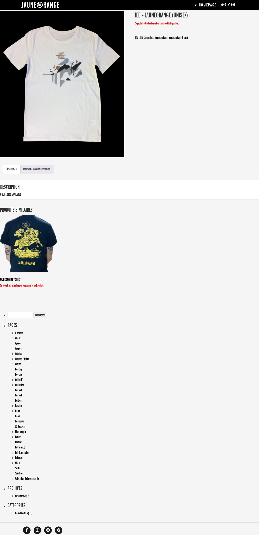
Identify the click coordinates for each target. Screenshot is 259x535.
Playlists (19, 442)
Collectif (19, 380)
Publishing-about (22, 453)
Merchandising (161, 38)
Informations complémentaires (36, 169)
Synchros (19, 473)
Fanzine (18, 406)
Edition (18, 400)
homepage (19, 421)
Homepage (207, 5)
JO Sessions (20, 426)
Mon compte (20, 432)
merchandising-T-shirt (178, 38)
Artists (18, 364)
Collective (19, 385)
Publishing (19, 447)
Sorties (18, 468)
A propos (19, 333)
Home (17, 411)
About (17, 338)
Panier (18, 437)
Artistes (18, 354)
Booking (18, 369)
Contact (18, 390)
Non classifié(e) (22, 513)
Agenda (18, 343)
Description (11, 169)
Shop (17, 463)
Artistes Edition (22, 359)
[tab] (11, 169)
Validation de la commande (27, 479)
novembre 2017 (22, 496)
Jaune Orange (40, 5)
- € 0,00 (230, 5)
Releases (19, 458)
